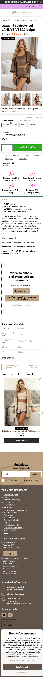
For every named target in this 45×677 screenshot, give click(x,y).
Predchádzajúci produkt (12, 367)
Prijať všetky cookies (22, 667)
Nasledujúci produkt (32, 367)
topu (33, 216)
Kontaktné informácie (12, 525)
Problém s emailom (11, 512)
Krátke (20, 352)
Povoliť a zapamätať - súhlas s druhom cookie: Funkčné (21, 298)
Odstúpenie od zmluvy (12, 520)
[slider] (16, 34)
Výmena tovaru (9, 505)
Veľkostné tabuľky (10, 530)
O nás (6, 497)
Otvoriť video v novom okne (22, 305)
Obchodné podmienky (12, 500)
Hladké (29, 341)
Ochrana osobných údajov (13, 528)
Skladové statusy (10, 517)
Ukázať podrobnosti (22, 673)
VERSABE (12, 166)
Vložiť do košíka (27, 147)
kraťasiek (4, 218)
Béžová (21, 334)
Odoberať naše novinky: (21, 468)
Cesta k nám (10, 554)
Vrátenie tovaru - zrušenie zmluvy (16, 510)
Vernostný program (11, 495)
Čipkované (22, 341)
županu (27, 216)
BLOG (6, 533)
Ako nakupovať (9, 515)
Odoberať (35, 474)
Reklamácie (8, 507)
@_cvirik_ (13, 253)
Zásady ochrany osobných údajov (22, 661)
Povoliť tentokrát (21, 291)
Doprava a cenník (10, 502)
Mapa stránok (9, 523)
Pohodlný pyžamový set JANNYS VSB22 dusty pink (21, 431)
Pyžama (21, 328)
